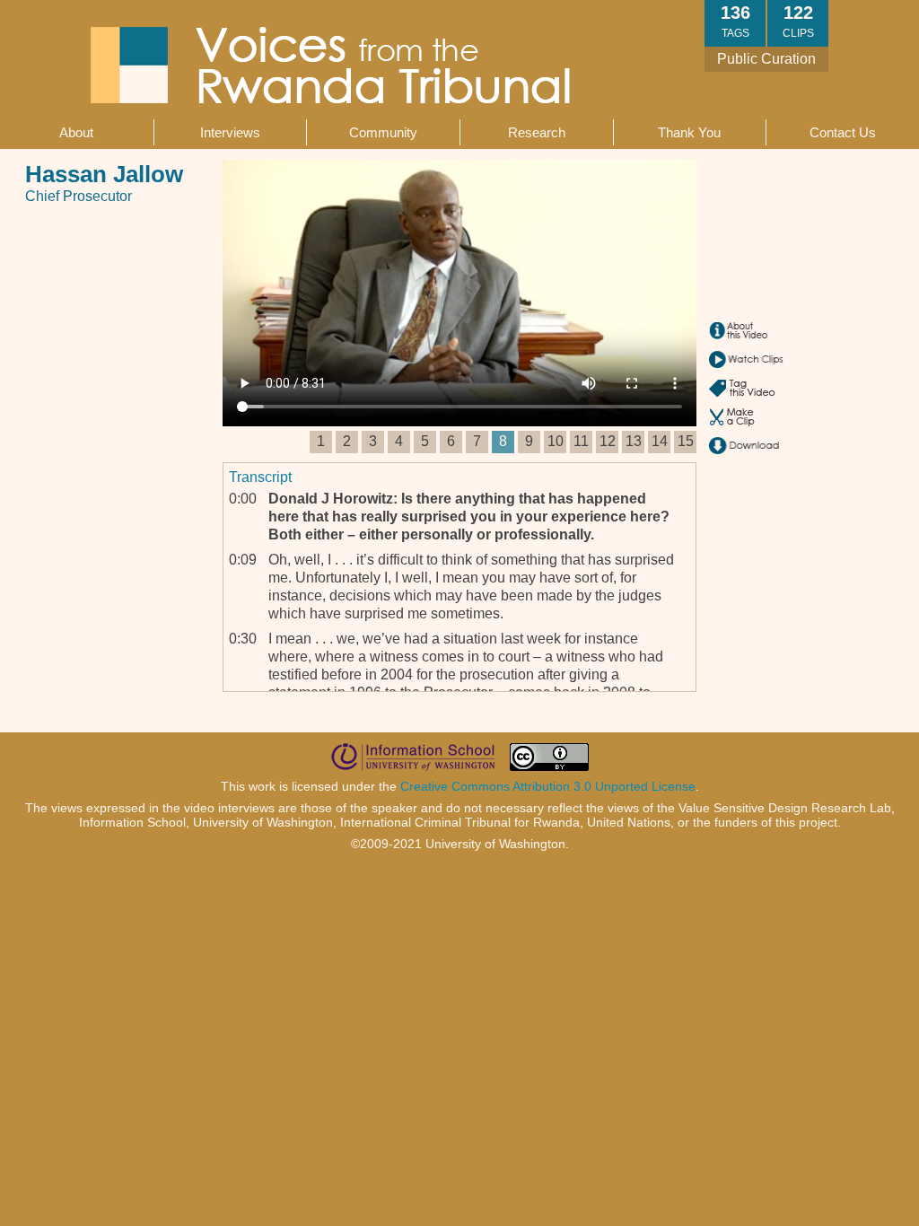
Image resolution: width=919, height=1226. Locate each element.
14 (660, 441)
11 (581, 441)
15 (686, 441)
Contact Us (843, 132)
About (76, 132)
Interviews (230, 132)
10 (555, 441)
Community (383, 132)
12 (608, 441)
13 (634, 441)
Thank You (689, 132)
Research (536, 132)
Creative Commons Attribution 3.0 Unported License (548, 786)
